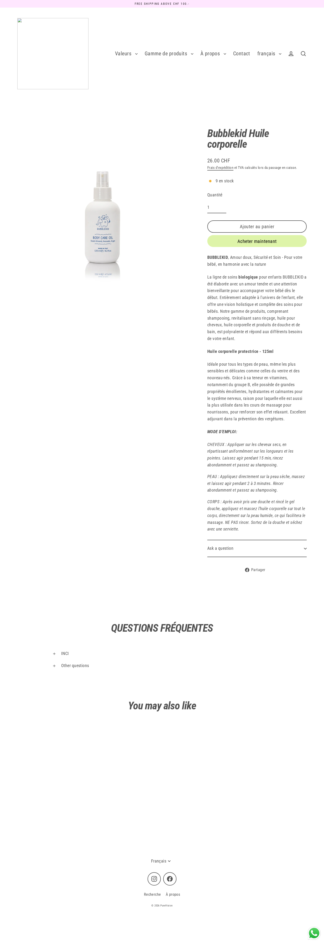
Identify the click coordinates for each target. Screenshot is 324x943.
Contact (241, 54)
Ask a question (220, 548)
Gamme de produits (167, 54)
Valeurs (124, 54)
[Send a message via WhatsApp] (314, 933)
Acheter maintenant (257, 241)
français (267, 54)
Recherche (152, 894)
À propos (210, 54)
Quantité (214, 194)
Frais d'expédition (220, 168)
